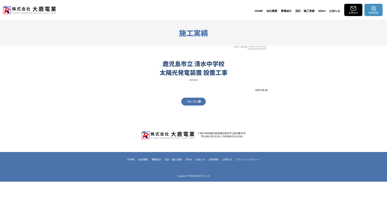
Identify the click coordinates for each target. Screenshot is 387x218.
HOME (259, 10)
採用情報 (373, 13)
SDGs (322, 10)
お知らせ (334, 10)
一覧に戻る (192, 101)
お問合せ (353, 13)
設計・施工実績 (305, 10)
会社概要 (272, 10)
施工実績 (244, 47)
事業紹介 (286, 10)
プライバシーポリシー (248, 159)
